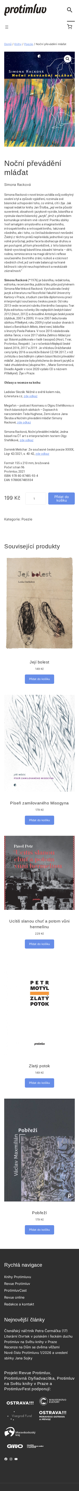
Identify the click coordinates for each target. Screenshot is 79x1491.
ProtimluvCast (15, 1290)
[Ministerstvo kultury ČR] (52, 1406)
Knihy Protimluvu (17, 1277)
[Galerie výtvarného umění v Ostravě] (25, 1449)
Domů (8, 44)
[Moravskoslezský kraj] (20, 1436)
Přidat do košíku (61, 498)
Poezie (28, 44)
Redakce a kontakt (19, 1304)
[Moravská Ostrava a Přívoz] (52, 1420)
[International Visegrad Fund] (20, 1420)
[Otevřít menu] (6, 27)
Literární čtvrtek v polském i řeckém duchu (38, 1336)
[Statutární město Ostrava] (20, 1406)
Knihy (17, 44)
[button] (67, 59)
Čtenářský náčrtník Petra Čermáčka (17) (36, 1331)
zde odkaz (30, 396)
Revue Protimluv (17, 1283)
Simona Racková (17, 184)
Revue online (14, 1297)
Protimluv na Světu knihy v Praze (30, 1342)
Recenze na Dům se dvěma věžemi (32, 1347)
